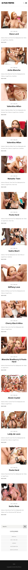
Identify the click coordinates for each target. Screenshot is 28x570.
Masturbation (14, 546)
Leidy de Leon (14, 434)
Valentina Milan (14, 106)
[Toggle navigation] (26, 3)
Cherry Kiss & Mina (14, 323)
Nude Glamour (14, 549)
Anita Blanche (14, 70)
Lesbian (14, 543)
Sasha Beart (14, 251)
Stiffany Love (14, 287)
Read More (3, 42)
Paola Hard (14, 215)
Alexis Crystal (14, 398)
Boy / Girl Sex (14, 31)
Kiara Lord (14, 34)
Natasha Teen (14, 179)
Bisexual (14, 536)
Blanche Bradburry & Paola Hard (14, 360)
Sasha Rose (14, 506)
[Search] (24, 3)
